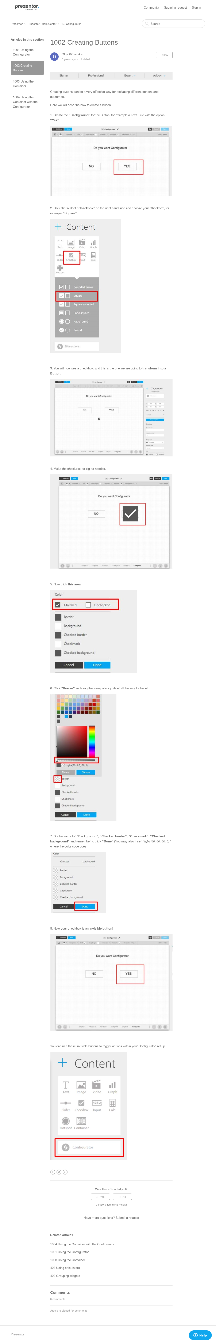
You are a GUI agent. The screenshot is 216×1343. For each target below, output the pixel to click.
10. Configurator (71, 24)
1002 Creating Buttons (22, 67)
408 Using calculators (65, 1267)
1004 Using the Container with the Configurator (25, 102)
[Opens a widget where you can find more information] (200, 1335)
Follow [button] (164, 55)
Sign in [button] (196, 7)
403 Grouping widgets (65, 1275)
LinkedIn (65, 1172)
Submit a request (175, 7)
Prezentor (17, 24)
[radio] (100, 1197)
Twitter (59, 1172)
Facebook (52, 1172)
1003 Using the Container (23, 83)
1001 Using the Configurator (23, 52)
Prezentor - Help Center (42, 24)
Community (151, 7)
